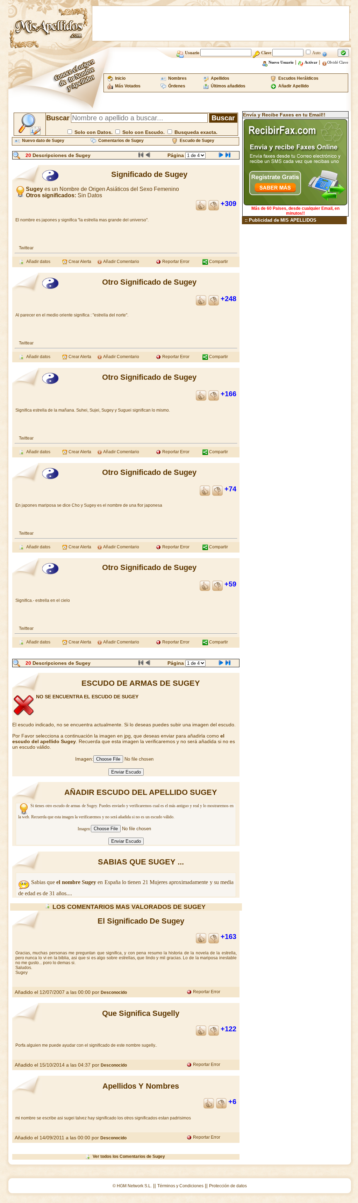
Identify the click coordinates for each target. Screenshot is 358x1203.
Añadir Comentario (120, 261)
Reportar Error (175, 261)
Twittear (26, 247)
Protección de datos (228, 1185)
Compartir (218, 261)
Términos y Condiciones (180, 1185)
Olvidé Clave (337, 62)
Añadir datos (37, 261)
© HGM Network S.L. (132, 1185)
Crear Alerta (79, 261)
